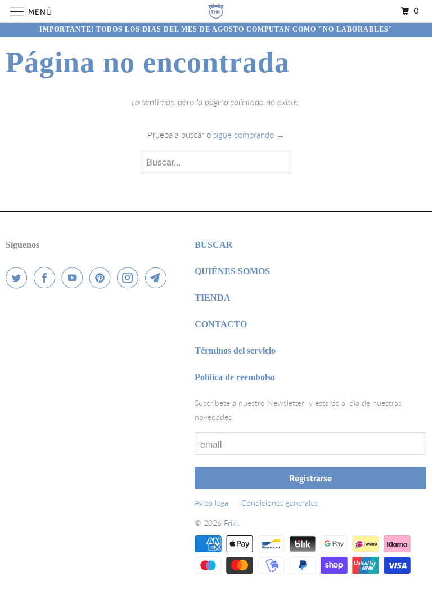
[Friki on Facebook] (47, 277)
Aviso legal (212, 502)
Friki (231, 523)
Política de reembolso (235, 377)
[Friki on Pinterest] (102, 277)
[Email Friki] (158, 277)
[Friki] (216, 11)
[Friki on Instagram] (130, 277)
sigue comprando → (249, 135)
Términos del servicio (235, 350)
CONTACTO (221, 324)
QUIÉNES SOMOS (232, 271)
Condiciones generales (279, 502)
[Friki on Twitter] (19, 277)
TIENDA (213, 297)
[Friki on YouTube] (74, 277)
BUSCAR (214, 244)
